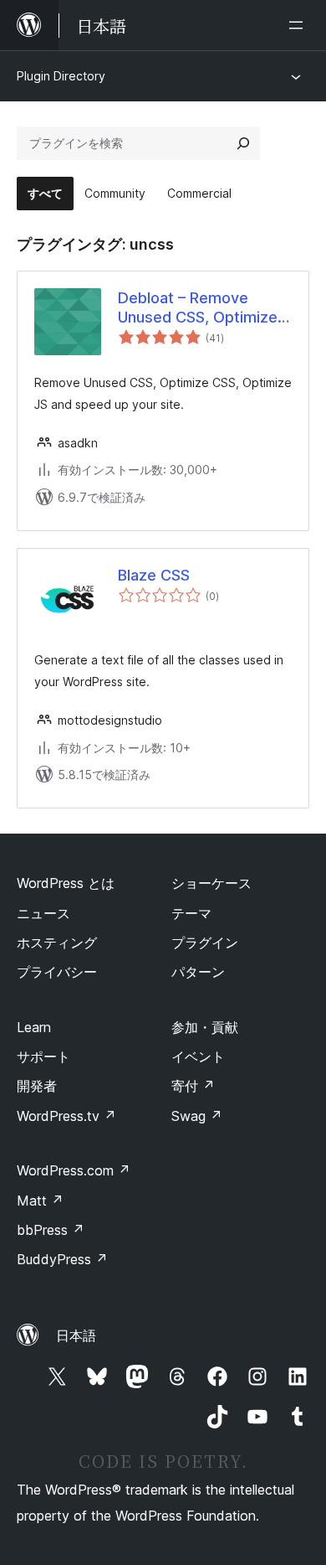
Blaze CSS (154, 575)
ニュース (43, 913)
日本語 (76, 1335)
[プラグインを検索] (243, 143)
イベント (198, 1056)
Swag (196, 1116)
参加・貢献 (204, 1027)
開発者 (37, 1085)
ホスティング (57, 942)
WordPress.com (73, 1170)
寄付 (193, 1085)
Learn (34, 1027)
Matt (40, 1200)
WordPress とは (66, 883)
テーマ (191, 913)
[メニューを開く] (299, 25)
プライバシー (57, 971)
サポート (43, 1056)
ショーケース (211, 883)
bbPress (50, 1230)
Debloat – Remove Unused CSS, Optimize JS (198, 308)
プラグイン (204, 942)
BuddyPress (62, 1259)
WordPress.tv (66, 1116)
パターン (198, 971)
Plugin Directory (61, 76)
